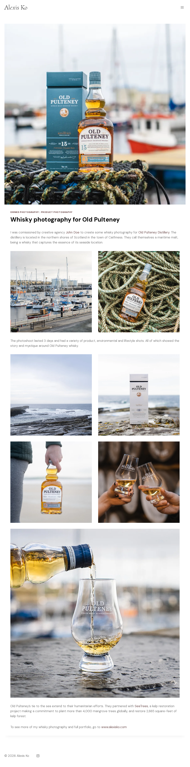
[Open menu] (182, 7)
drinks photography (24, 212)
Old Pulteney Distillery (153, 232)
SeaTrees (141, 706)
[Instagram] (38, 756)
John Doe (72, 232)
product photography (57, 212)
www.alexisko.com (114, 727)
